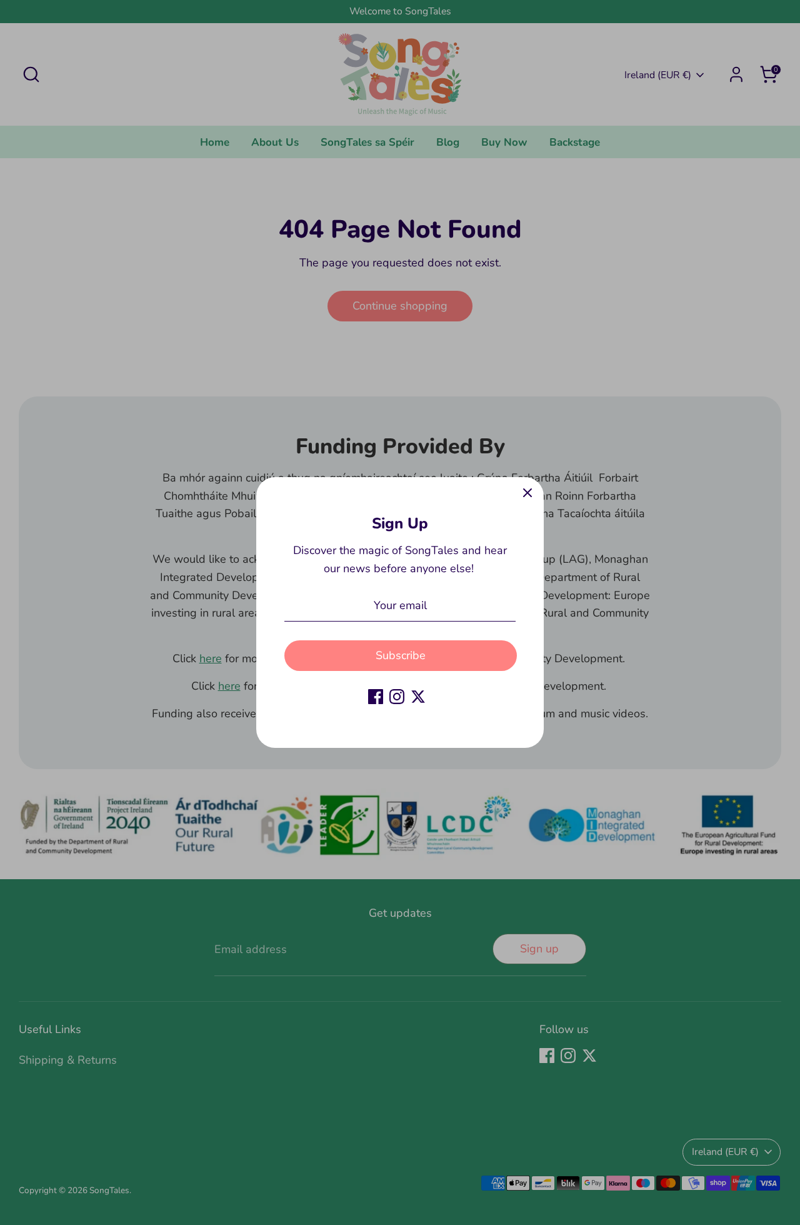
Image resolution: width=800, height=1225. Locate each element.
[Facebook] (375, 696)
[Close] (527, 493)
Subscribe (401, 655)
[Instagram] (396, 696)
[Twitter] (418, 696)
